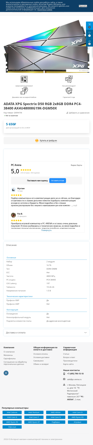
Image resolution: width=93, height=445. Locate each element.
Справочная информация (70, 348)
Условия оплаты (40, 354)
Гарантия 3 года (69, 97)
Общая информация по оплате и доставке (45, 348)
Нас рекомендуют (69, 86)
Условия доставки (41, 357)
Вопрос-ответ (69, 357)
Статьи (66, 354)
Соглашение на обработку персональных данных (15, 363)
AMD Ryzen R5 (12, 422)
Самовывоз (38, 360)
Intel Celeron (12, 412)
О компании (9, 351)
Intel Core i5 (12, 417)
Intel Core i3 (77, 412)
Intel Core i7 (34, 417)
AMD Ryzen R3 (77, 417)
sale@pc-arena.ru (74, 379)
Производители (70, 360)
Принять (83, 6)
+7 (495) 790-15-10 (75, 373)
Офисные (12, 427)
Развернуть (46, 230)
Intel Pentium (33, 412)
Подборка (56, 422)
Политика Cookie (44, 9)
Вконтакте (6, 373)
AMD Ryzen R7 (34, 422)
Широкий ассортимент (24, 86)
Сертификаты (10, 358)
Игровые (77, 422)
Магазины (8, 355)
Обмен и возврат (41, 364)
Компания (9, 347)
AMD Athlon (56, 412)
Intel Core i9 (56, 417)
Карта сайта (68, 364)
